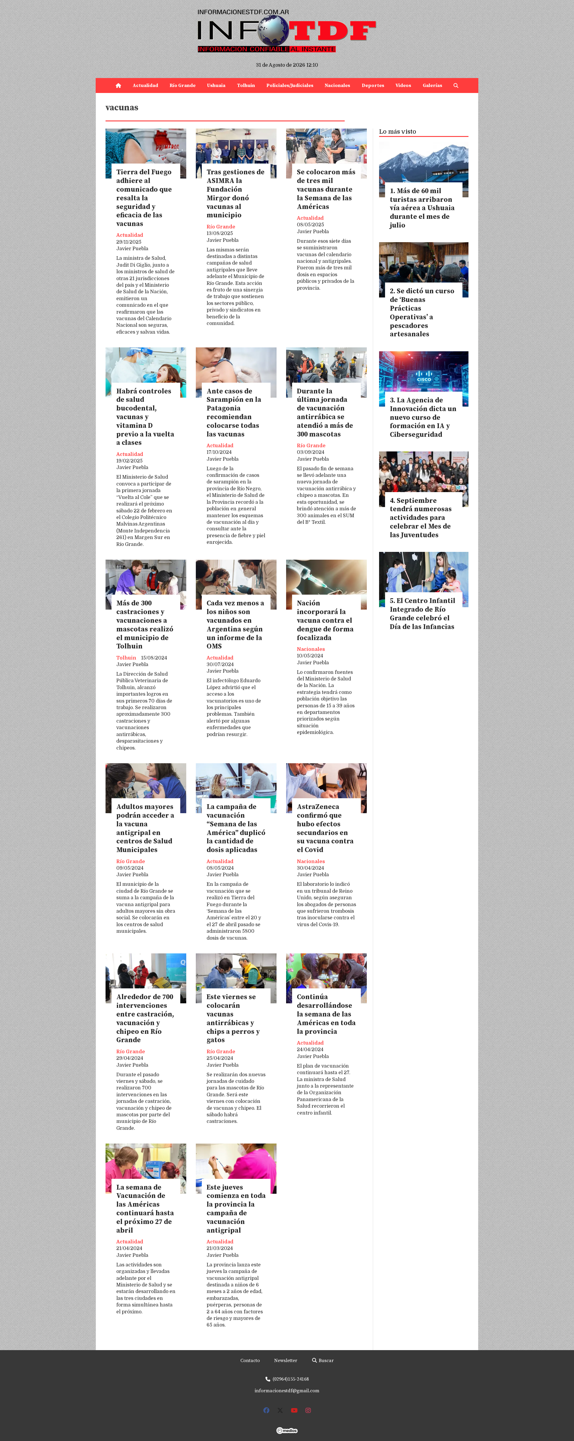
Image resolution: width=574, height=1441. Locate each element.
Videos (403, 85)
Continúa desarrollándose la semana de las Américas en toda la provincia (326, 1014)
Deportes (373, 85)
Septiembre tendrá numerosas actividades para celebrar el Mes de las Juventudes (421, 518)
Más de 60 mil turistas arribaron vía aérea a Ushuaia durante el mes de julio (422, 208)
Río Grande (183, 85)
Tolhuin (246, 85)
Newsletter (285, 1361)
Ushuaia (216, 85)
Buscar (325, 1361)
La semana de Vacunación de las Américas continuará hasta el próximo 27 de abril (145, 1209)
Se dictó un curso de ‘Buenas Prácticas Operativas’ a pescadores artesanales (422, 313)
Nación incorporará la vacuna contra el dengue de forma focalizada (325, 620)
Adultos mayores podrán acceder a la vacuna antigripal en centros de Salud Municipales (145, 828)
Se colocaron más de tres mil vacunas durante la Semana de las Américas (326, 189)
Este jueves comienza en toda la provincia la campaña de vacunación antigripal (236, 1209)
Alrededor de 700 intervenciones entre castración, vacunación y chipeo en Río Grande (145, 1019)
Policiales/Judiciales (289, 85)
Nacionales (337, 85)
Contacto (250, 1361)
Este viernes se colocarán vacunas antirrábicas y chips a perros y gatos (233, 1019)
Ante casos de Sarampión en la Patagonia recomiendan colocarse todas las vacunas (234, 413)
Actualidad (145, 85)
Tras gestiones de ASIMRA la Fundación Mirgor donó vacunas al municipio (236, 194)
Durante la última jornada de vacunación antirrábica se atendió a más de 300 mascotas (325, 413)
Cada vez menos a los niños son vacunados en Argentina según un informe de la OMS (235, 625)
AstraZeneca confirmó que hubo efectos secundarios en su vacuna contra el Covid (325, 828)
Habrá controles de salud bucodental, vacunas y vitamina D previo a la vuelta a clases (145, 417)
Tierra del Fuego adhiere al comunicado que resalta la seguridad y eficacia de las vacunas (144, 198)
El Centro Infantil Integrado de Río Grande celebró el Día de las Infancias (422, 614)
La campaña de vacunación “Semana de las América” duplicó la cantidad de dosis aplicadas (236, 828)
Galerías (432, 85)
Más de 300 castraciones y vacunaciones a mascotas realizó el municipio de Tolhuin (144, 625)
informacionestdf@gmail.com (287, 1391)
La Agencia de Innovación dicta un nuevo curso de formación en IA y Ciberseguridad (423, 417)
